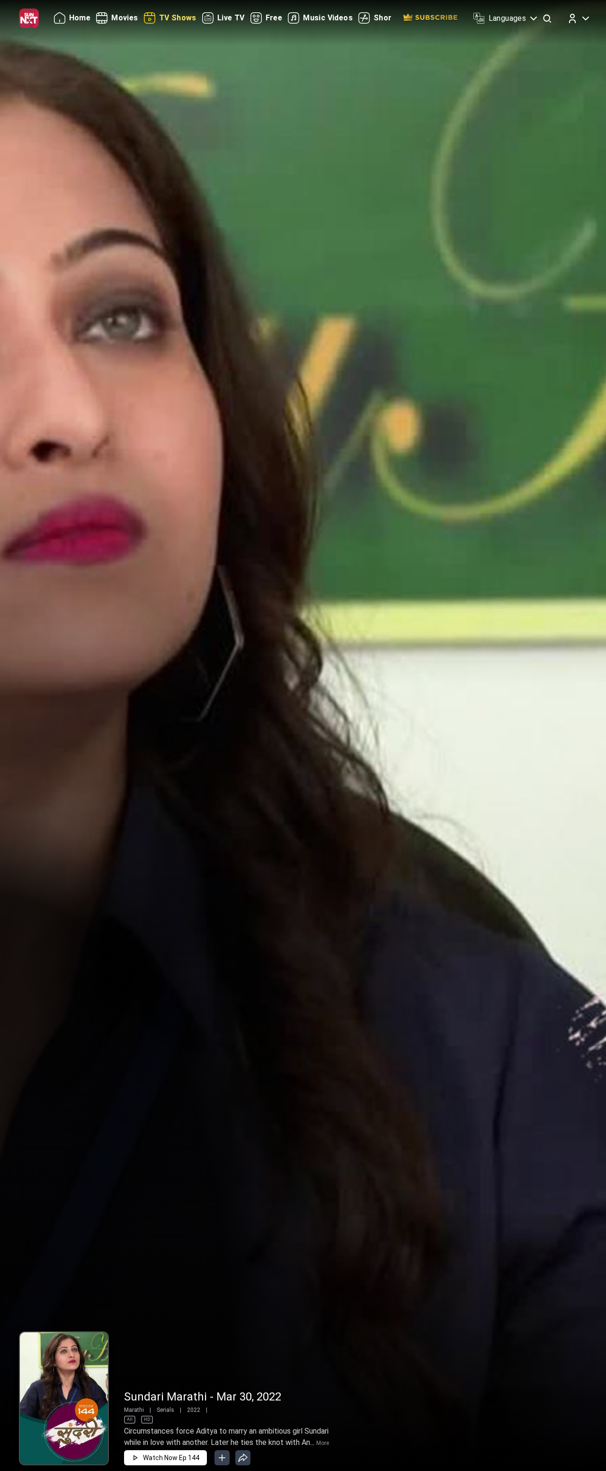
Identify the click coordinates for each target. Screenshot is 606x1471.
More (322, 1443)
